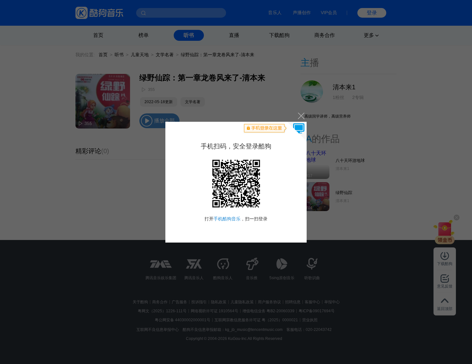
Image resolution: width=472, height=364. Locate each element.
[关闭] (301, 116)
